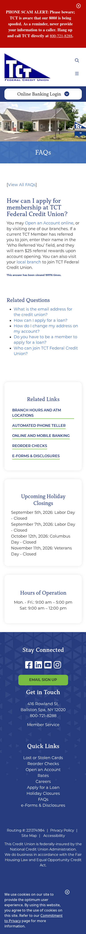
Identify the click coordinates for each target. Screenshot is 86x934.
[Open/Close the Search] (77, 60)
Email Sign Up (43, 680)
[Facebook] (30, 665)
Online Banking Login (39, 94)
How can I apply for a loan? (40, 320)
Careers (43, 781)
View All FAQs (22, 184)
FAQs (43, 799)
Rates (43, 775)
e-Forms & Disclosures (36, 456)
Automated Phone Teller (39, 426)
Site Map (29, 836)
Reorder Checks (29, 446)
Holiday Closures (43, 793)
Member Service (43, 724)
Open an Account (43, 769)
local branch (29, 262)
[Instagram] (57, 665)
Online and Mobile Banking (41, 436)
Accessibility (54, 836)
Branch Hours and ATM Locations (36, 413)
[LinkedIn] (39, 665)
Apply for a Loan (43, 787)
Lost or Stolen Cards (43, 757)
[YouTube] (49, 665)
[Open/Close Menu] (77, 74)
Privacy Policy (62, 830)
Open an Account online (49, 223)
